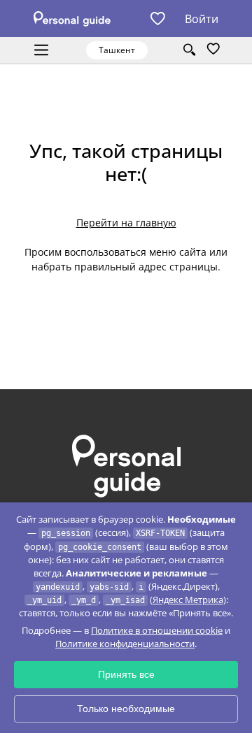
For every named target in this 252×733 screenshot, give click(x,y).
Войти (201, 19)
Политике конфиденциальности (125, 643)
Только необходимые (126, 708)
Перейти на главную (126, 222)
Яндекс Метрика (188, 599)
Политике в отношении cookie (157, 630)
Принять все (126, 674)
